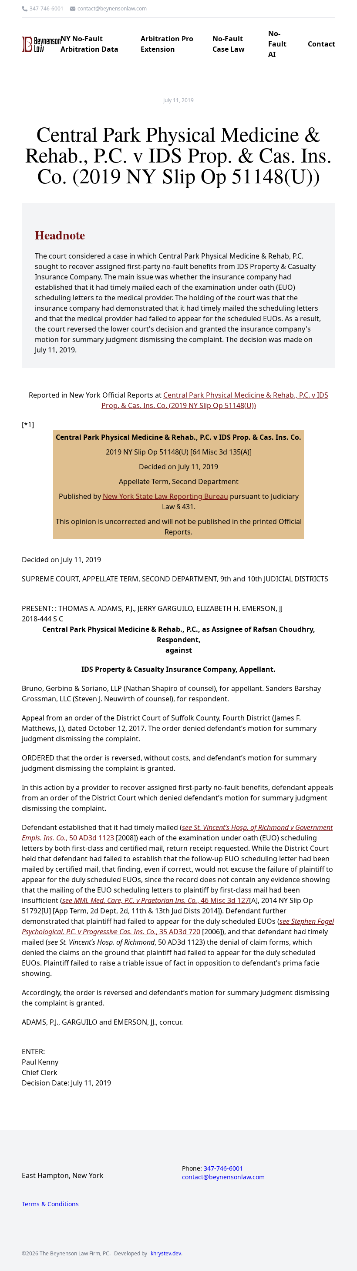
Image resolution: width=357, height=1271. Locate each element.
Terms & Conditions (50, 1204)
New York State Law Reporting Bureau (165, 496)
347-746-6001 (47, 8)
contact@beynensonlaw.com (112, 8)
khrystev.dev (166, 1253)
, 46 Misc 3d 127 (155, 900)
